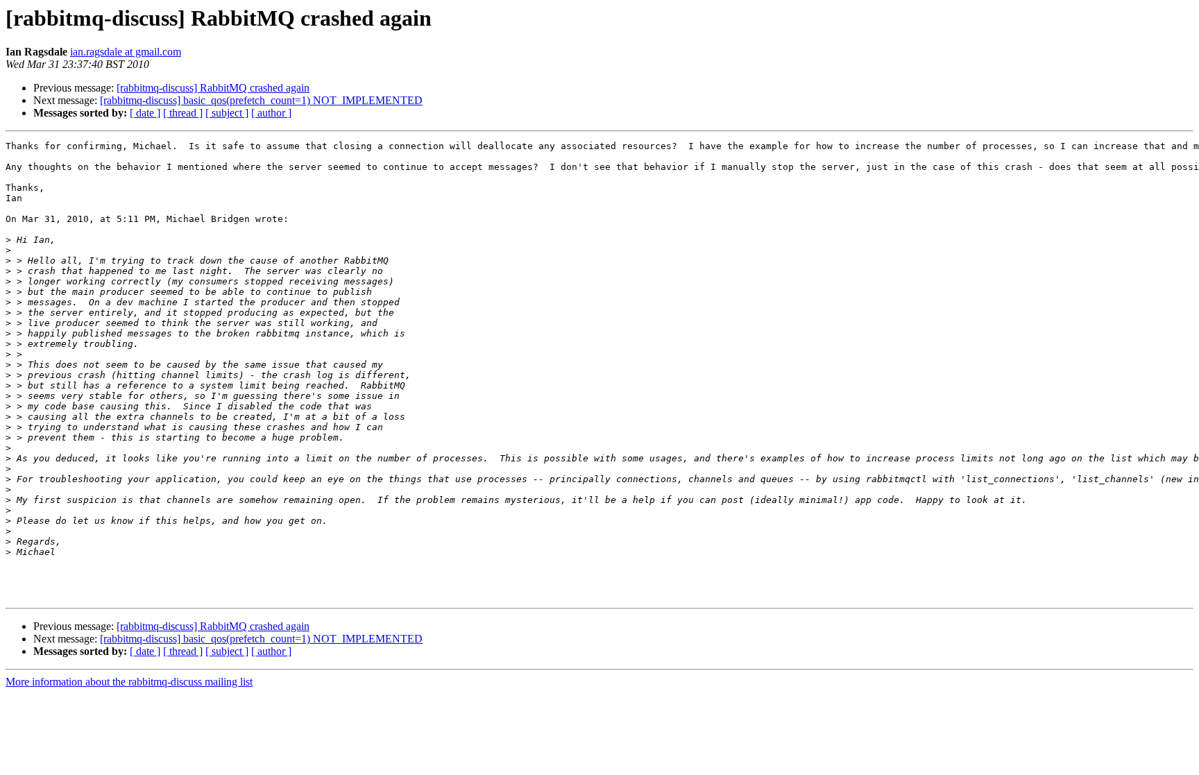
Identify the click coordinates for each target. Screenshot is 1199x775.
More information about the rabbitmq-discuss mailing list (129, 682)
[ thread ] (183, 113)
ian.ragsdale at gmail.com (125, 52)
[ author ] (271, 113)
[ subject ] (226, 113)
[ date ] (145, 113)
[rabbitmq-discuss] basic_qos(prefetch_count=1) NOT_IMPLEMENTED (261, 100)
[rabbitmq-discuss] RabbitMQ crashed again (213, 88)
